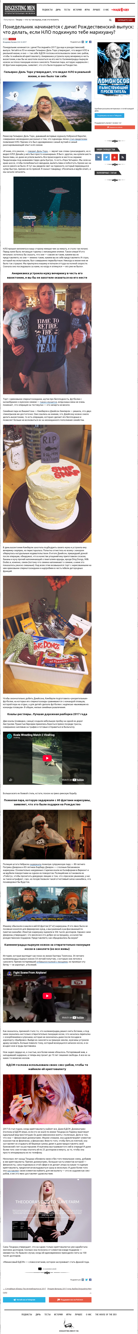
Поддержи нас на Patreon (72, 1300)
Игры (87, 9)
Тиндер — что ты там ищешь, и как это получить (37, 20)
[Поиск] (110, 20)
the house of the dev (120, 10)
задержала (35, 864)
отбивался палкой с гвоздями (52, 961)
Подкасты (47, 9)
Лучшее (96, 9)
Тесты (67, 9)
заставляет (13, 1170)
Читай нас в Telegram (26, 1300)
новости (12, 39)
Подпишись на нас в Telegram (109, 115)
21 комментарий (49, 1269)
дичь (5, 39)
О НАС (106, 9)
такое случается (48, 402)
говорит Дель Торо (38, 151)
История (77, 9)
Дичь (58, 9)
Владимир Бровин (10, 42)
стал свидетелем (78, 139)
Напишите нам (125, 20)
